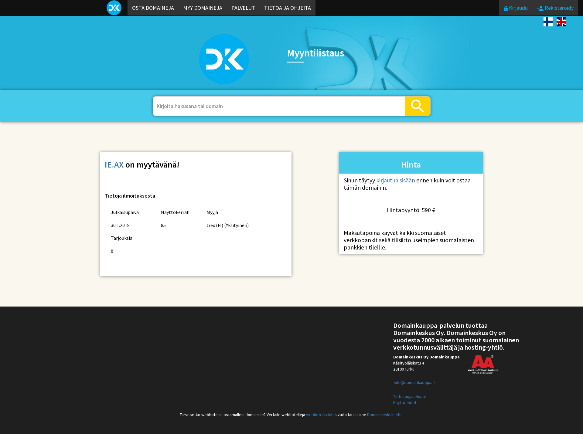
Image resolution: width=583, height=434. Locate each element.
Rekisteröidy (559, 7)
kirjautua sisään (395, 180)
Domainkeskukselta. (385, 414)
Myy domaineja (202, 7)
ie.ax (114, 164)
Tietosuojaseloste (409, 396)
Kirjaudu (518, 7)
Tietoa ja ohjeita (287, 7)
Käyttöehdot (404, 402)
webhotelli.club (320, 414)
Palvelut (243, 7)
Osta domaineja (153, 7)
